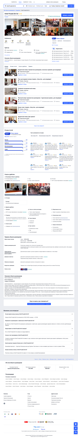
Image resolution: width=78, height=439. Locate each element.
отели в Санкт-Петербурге (64, 381)
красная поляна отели (51, 383)
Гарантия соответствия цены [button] (54, 16)
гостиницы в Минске (17, 381)
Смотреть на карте (55, 61)
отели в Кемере (23, 379)
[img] (18, 27)
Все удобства (7, 55)
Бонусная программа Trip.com (57, 398)
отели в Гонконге (15, 386)
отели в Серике (16, 379)
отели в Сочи (15, 383)
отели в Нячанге (45, 386)
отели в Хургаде (64, 379)
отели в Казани (43, 383)
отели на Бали (52, 386)
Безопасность (54, 404)
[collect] (76, 424)
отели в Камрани (25, 381)
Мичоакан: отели (53, 359)
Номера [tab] (6, 66)
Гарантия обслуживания (8, 398)
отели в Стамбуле (9, 379)
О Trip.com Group (31, 406)
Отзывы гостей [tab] (13, 66)
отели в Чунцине (38, 381)
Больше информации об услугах (10, 400)
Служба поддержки (7, 396)
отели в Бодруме (30, 386)
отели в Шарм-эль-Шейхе (55, 379)
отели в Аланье (30, 379)
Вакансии (29, 400)
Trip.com (36, 359)
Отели (20, 2)
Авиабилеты (14, 2)
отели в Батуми (9, 386)
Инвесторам (53, 396)
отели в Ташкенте (37, 386)
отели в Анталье (37, 379)
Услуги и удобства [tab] (23, 66)
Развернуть (7, 61)
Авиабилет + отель (27, 2)
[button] (34, 2)
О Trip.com (30, 396)
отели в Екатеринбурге (60, 383)
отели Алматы (23, 386)
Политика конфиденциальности (34, 404)
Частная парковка (9, 178)
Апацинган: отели (61, 359)
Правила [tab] (30, 66)
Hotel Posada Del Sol (11, 14)
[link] (52, 2)
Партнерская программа (56, 400)
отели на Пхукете (46, 381)
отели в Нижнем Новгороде (33, 383)
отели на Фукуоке (54, 381)
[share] (76, 428)
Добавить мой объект (55, 402)
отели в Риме (31, 381)
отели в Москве (9, 383)
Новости (29, 398)
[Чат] (76, 432)
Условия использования (32, 402)
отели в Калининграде (23, 383)
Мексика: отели (45, 359)
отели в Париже (9, 381)
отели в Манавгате (45, 379)
